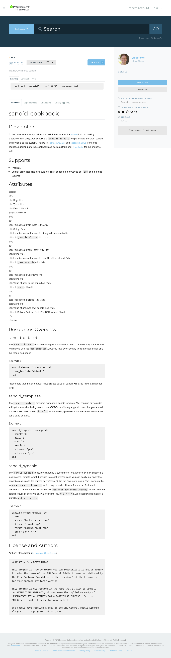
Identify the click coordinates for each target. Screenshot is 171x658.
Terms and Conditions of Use (64, 650)
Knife (34, 79)
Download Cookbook (142, 130)
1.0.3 (39, 62)
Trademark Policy (115, 650)
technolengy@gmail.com (44, 553)
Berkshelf (25, 79)
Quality (62, 102)
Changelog (46, 102)
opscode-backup (78, 142)
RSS (12, 57)
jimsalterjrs (78, 146)
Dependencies (30, 102)
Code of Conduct (41, 650)
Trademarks (15, 645)
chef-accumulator (56, 142)
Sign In (158, 8)
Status (129, 650)
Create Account (138, 8)
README (15, 102)
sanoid (74, 134)
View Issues (142, 90)
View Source (142, 83)
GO (156, 28)
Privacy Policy (84, 650)
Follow (98, 62)
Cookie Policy (100, 650)
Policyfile (14, 79)
